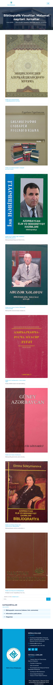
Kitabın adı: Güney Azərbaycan (13, 455)
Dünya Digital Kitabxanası (36, 674)
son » (17, 596)
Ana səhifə (10, 22)
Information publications (14, 614)
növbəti (14, 596)
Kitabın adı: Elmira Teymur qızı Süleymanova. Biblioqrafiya (13, 525)
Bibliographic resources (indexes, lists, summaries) (22, 610)
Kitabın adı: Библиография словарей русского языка (14, 168)
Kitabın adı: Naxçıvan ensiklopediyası (14, 590)
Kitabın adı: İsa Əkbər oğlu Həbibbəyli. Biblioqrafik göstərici (14, 237)
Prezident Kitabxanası (35, 663)
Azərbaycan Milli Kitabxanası (37, 671)
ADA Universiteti (34, 665)
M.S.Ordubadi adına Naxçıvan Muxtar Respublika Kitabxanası (38, 668)
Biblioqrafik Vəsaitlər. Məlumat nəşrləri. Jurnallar (31, 22)
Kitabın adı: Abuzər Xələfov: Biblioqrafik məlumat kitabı (15, 308)
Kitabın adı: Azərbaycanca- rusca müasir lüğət (15, 380)
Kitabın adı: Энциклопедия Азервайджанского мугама (12, 100)
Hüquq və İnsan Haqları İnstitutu (38, 675)
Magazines (9, 617)
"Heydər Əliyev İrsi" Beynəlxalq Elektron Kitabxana (37, 660)
